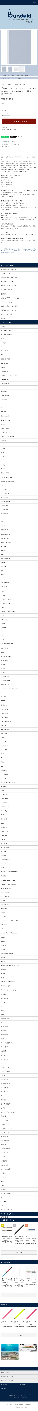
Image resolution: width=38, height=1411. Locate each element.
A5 (27, 75)
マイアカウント (4, 1384)
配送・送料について (22, 1394)
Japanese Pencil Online (21, 1407)
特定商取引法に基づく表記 (9, 129)
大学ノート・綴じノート (16, 75)
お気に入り (22, 136)
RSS (23, 1397)
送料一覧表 (4, 1217)
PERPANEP (19, 78)
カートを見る (23, 1384)
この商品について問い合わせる (10, 144)
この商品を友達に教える (8, 141)
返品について (5, 127)
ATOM (26, 1397)
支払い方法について (12, 1394)
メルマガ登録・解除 (15, 1397)
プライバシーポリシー (25, 1395)
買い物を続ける (6, 147)
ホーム (4, 75)
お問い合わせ (4, 1388)
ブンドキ (13, 1407)
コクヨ (11, 78)
